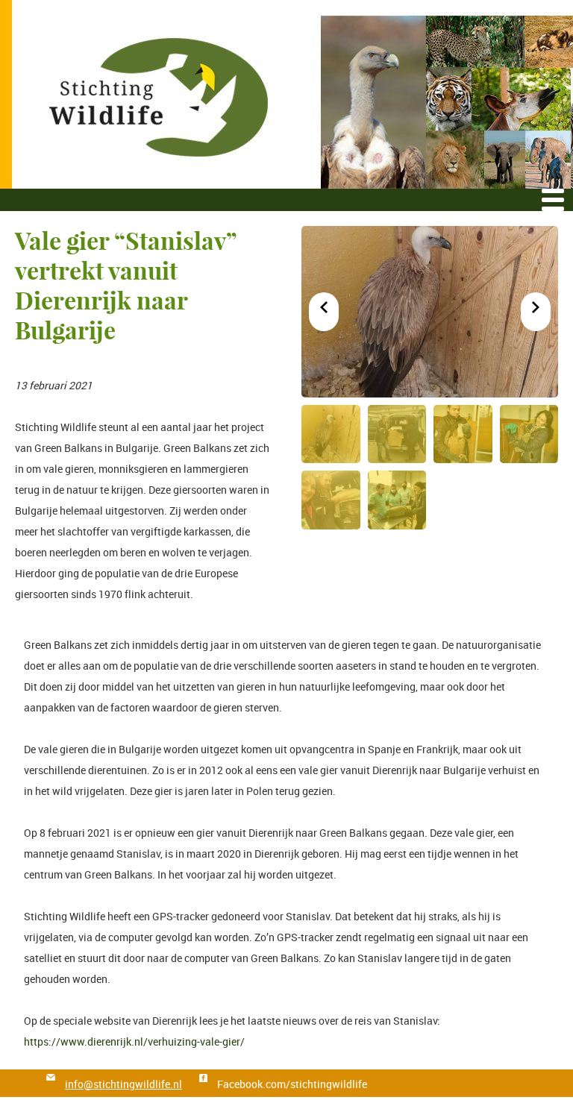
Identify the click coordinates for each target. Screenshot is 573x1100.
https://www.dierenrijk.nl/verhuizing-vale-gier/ (134, 1041)
